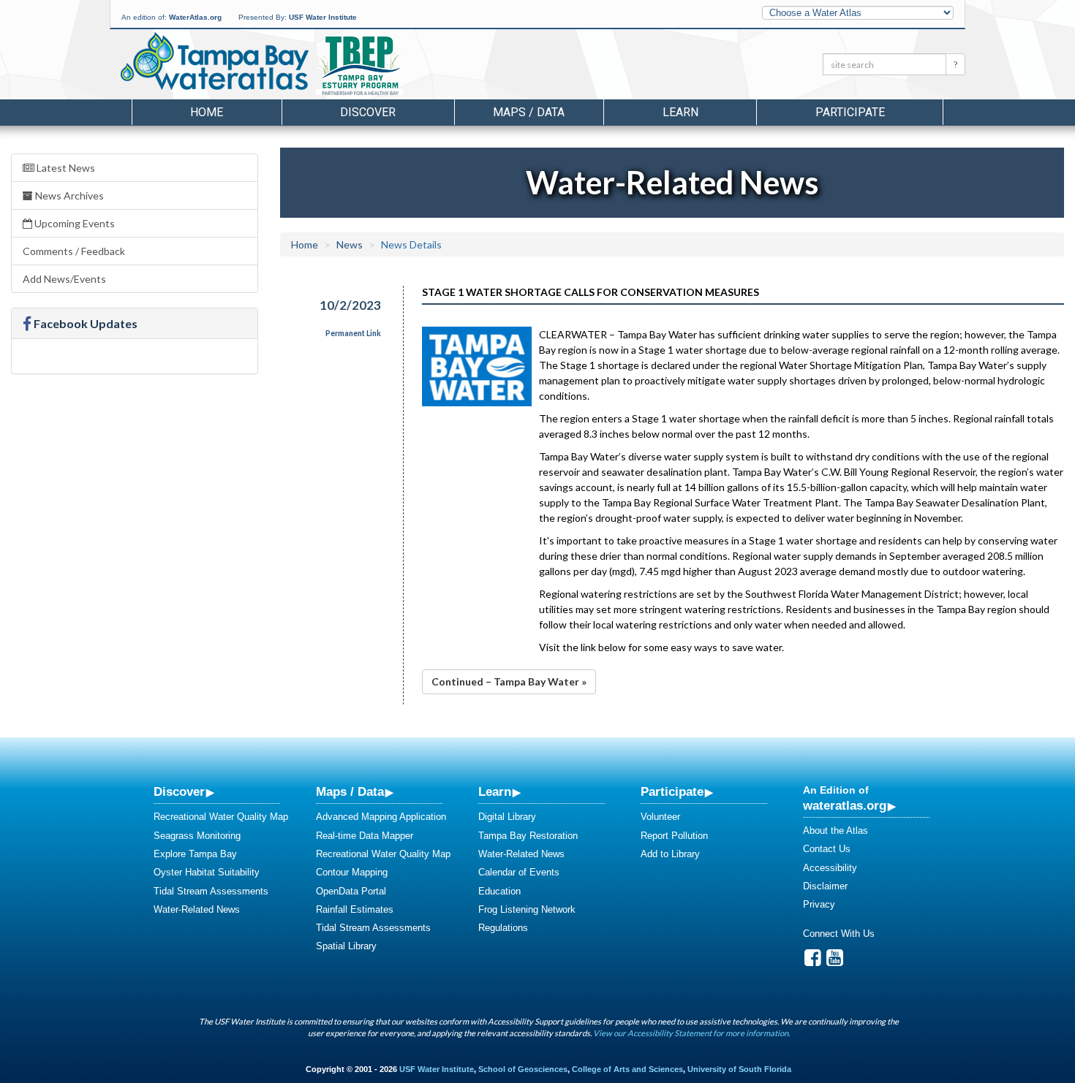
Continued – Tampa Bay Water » (508, 681)
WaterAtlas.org (195, 17)
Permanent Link (353, 333)
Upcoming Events (73, 223)
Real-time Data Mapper (364, 835)
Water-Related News (197, 909)
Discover (179, 791)
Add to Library (670, 853)
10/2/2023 (350, 305)
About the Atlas (835, 830)
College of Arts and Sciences (627, 1069)
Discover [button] (368, 112)
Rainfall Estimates (354, 909)
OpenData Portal (351, 891)
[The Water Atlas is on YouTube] (835, 961)
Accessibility (830, 867)
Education (499, 891)
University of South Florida (739, 1069)
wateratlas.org (844, 805)
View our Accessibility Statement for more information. (691, 1033)
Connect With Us (839, 933)
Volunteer (660, 816)
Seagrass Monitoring (197, 835)
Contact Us (826, 848)
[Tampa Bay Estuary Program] (402, 66)
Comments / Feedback (74, 251)
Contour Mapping (352, 872)
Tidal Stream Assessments (211, 891)
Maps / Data (350, 791)
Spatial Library (346, 945)
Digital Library (507, 816)
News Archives (68, 195)
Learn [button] (680, 112)
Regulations (503, 927)
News (349, 244)
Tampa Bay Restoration (528, 835)
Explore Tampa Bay (195, 853)
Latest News (64, 168)
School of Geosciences (522, 1069)
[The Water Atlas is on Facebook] (813, 961)
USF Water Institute (323, 17)
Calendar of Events (518, 872)
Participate (672, 791)
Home (206, 112)
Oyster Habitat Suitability (207, 872)
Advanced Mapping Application (381, 816)
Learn (494, 791)
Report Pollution (674, 835)
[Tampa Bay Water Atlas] (215, 62)
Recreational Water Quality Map (221, 816)
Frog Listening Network (527, 909)
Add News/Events (64, 279)
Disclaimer (825, 886)
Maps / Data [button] (529, 112)
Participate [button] (850, 112)
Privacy (819, 904)
